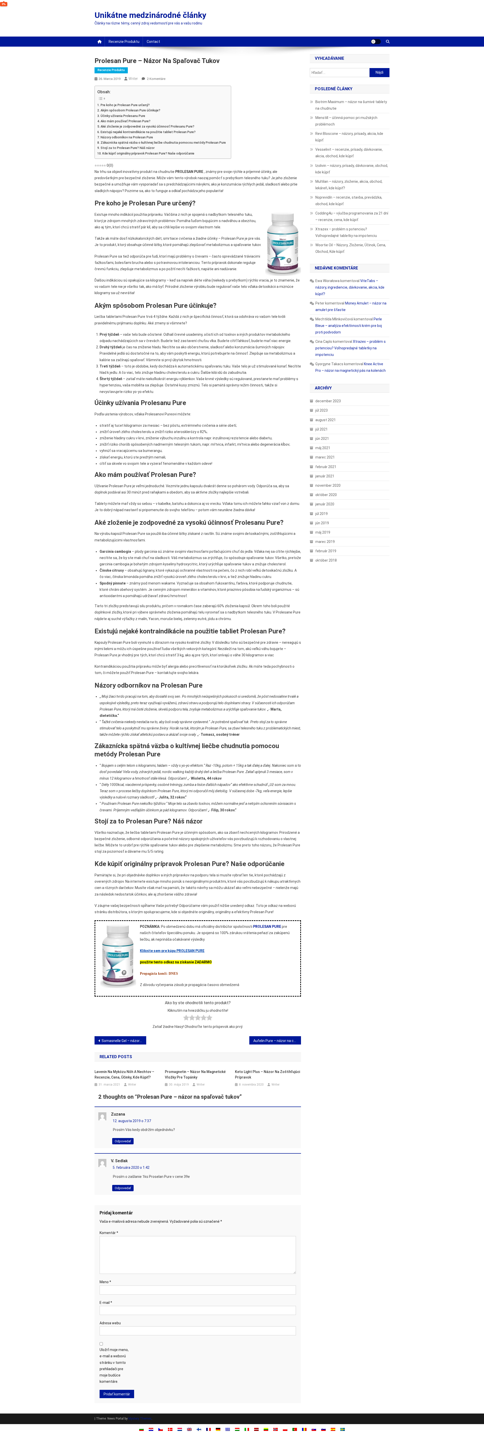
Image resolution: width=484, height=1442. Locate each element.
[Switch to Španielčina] (333, 1429)
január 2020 (324, 504)
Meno (105, 1282)
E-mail (106, 1303)
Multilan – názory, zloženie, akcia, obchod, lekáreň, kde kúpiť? (348, 184)
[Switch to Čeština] (160, 1429)
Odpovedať (123, 1141)
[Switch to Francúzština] (208, 1429)
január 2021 (324, 476)
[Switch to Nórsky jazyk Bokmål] (275, 1429)
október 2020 (326, 495)
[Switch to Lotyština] (256, 1429)
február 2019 (325, 551)
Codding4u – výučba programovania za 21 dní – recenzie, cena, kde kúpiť (351, 216)
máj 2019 (322, 532)
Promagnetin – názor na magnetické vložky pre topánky (195, 1074)
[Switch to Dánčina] (170, 1429)
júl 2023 (321, 410)
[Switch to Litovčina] (266, 1429)
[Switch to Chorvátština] (151, 1429)
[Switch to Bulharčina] (141, 1429)
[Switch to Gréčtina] (227, 1429)
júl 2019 (321, 514)
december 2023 (328, 401)
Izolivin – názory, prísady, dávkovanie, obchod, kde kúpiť (351, 169)
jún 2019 (322, 523)
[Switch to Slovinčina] (323, 1429)
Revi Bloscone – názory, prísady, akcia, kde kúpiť (349, 137)
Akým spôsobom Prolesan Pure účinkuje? (130, 110)
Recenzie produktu (124, 42)
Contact (153, 42)
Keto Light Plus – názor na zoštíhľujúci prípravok (267, 1074)
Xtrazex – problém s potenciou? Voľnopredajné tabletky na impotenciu (346, 232)
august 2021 (325, 420)
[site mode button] (376, 41)
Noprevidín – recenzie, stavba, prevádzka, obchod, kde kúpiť (348, 200)
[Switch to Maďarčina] (237, 1429)
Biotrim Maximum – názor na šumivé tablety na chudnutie (351, 105)
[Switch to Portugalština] (294, 1429)
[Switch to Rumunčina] (304, 1429)
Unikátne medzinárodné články (150, 15)
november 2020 (328, 485)
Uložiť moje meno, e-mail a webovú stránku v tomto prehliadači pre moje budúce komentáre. (114, 1366)
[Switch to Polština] (285, 1429)
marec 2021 (325, 457)
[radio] (186, 1019)
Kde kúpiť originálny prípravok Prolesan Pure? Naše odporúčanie (148, 153)
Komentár (109, 1233)
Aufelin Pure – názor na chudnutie (277, 1041)
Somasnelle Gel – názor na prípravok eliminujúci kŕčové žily (124, 1041)
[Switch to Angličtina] (189, 1429)
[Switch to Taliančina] (247, 1429)
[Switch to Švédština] (342, 1429)
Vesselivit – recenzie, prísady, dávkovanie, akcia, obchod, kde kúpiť (349, 152)
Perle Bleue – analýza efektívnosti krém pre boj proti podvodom (348, 325)
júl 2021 (321, 429)
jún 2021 (322, 439)
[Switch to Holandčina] (180, 1429)
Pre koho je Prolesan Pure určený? (125, 105)
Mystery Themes (140, 1418)
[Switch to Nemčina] (218, 1429)
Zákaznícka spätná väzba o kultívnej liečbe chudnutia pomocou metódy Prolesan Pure (163, 142)
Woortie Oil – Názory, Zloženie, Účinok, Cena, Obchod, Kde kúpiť (350, 248)
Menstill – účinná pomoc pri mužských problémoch (346, 121)
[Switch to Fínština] (199, 1429)
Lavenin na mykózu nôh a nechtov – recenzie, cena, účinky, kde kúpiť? (124, 1074)
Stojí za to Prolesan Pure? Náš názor (128, 148)
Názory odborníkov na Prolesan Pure (127, 137)
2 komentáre (155, 79)
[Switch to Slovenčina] (314, 1429)
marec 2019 (325, 542)
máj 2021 (322, 448)
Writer (133, 79)
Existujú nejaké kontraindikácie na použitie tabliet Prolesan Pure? (148, 132)
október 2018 (326, 560)
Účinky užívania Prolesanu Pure (123, 116)
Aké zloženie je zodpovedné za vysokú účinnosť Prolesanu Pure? (147, 126)
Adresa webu (110, 1323)
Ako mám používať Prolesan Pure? (125, 121)
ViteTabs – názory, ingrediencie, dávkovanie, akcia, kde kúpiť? (349, 287)
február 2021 (325, 467)
